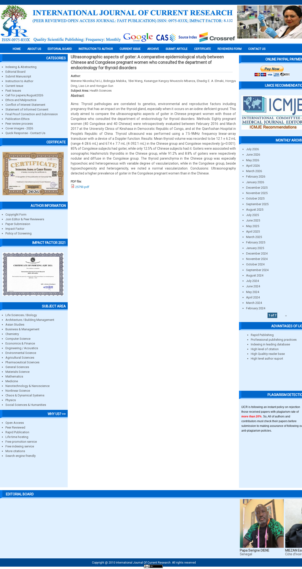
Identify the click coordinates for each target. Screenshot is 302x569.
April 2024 (253, 297)
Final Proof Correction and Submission (31, 114)
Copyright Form (15, 214)
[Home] (118, 41)
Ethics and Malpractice (20, 100)
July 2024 (252, 281)
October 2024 (255, 264)
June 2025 (253, 220)
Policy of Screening (18, 233)
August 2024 (254, 275)
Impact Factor (14, 228)
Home (17, 49)
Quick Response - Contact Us (25, 133)
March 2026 (254, 171)
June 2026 (253, 154)
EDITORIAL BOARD (60, 49)
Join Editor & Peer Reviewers (24, 219)
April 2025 (253, 231)
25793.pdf (82, 187)
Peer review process (19, 123)
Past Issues (13, 90)
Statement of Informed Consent (26, 109)
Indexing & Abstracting (21, 67)
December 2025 (257, 187)
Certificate (202, 49)
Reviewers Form (230, 49)
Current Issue (130, 49)
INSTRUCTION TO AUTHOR (96, 49)
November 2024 (257, 259)
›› (286, 315)
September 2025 (257, 204)
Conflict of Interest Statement (25, 104)
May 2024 (252, 292)
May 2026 (252, 160)
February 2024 (255, 308)
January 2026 (255, 182)
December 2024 (257, 253)
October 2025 (255, 198)
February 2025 (255, 242)
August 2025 (254, 209)
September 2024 (257, 270)
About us (34, 49)
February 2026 (255, 176)
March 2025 (254, 237)
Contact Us (256, 49)
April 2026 (253, 165)
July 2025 (252, 215)
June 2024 (253, 286)
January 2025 (255, 248)
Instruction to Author (19, 81)
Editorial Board (15, 71)
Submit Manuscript (18, 76)
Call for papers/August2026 (24, 95)
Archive (153, 49)
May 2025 (252, 226)
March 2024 (254, 303)
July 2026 (252, 149)
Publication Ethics (17, 119)
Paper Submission (17, 224)
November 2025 (257, 193)
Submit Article (177, 49)
